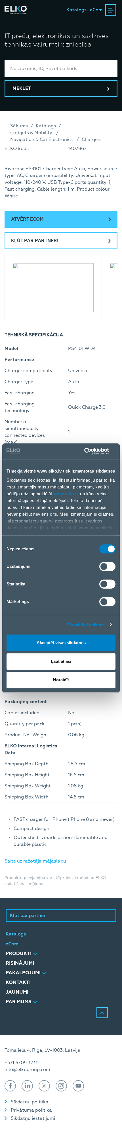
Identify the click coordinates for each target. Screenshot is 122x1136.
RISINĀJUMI (20, 963)
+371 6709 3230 (22, 1063)
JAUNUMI (17, 992)
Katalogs (76, 10)
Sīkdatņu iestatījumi (33, 1118)
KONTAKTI (18, 982)
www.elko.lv (66, 493)
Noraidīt (61, 679)
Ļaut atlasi (61, 661)
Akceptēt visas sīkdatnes (61, 642)
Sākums (19, 126)
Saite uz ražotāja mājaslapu (35, 861)
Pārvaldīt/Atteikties (86, 624)
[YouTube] (78, 1085)
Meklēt (21, 88)
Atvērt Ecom (27, 219)
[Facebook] (10, 1085)
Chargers (92, 139)
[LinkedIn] (27, 1085)
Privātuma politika (31, 1110)
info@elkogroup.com (27, 1069)
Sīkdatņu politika (30, 1102)
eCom (96, 10)
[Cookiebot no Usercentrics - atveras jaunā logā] (90, 451)
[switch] (107, 566)
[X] (44, 1085)
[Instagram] (61, 1085)
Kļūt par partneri (34, 241)
